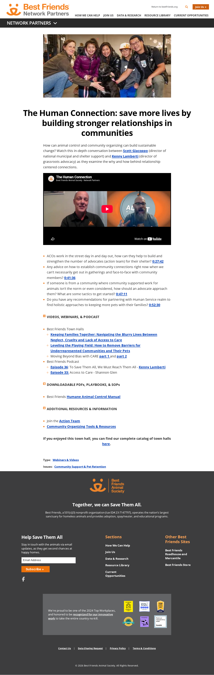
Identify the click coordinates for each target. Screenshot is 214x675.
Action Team (69, 420)
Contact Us (64, 648)
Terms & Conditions (144, 648)
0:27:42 (158, 261)
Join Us (199, 7)
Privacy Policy (118, 648)
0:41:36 (69, 277)
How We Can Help (87, 15)
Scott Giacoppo (135, 150)
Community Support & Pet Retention (80, 467)
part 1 (104, 356)
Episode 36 (59, 367)
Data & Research (129, 15)
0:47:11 (121, 293)
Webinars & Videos (66, 460)
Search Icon (189, 7)
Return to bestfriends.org (164, 6)
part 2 (122, 356)
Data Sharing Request (90, 648)
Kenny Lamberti (125, 156)
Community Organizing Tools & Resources (81, 426)
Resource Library (157, 15)
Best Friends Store (177, 565)
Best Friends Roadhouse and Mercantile (176, 554)
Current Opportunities (191, 15)
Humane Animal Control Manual (93, 396)
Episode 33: (59, 372)
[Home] (37, 10)
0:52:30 (154, 304)
